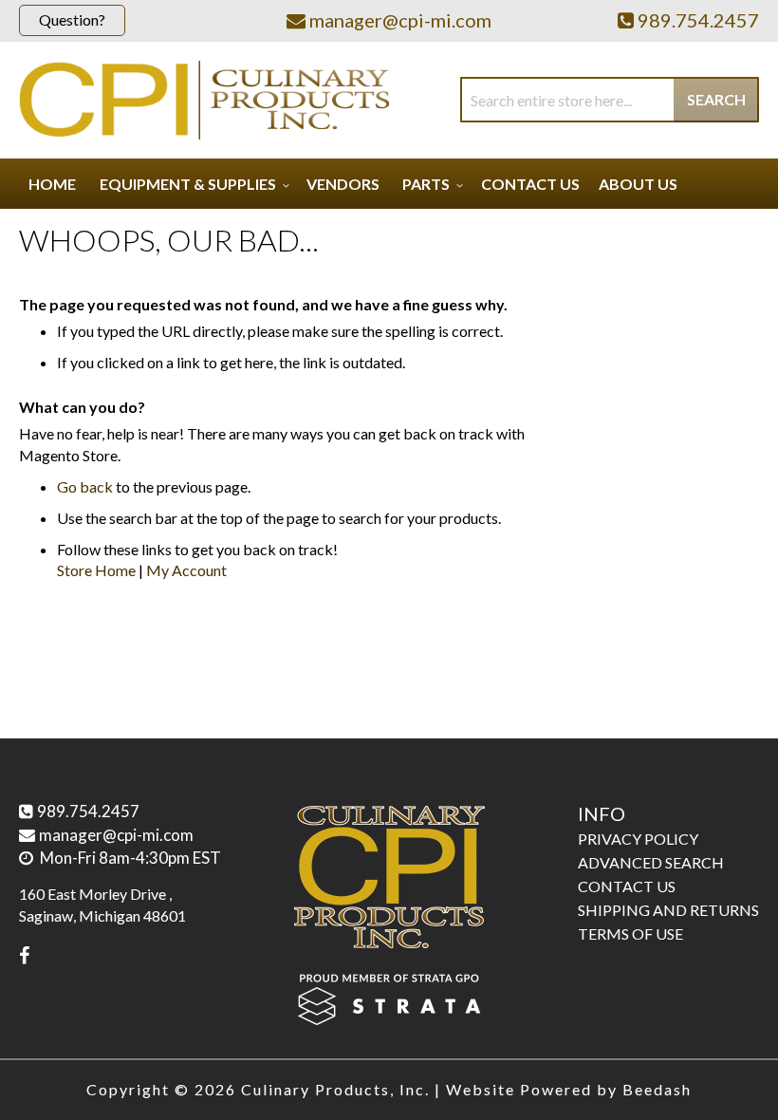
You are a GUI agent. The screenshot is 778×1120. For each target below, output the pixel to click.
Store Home (96, 570)
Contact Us (627, 886)
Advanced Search (651, 862)
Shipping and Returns (668, 910)
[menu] (389, 184)
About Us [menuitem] (638, 184)
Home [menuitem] (52, 184)
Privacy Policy (638, 839)
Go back (85, 486)
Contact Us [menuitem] (530, 184)
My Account (186, 570)
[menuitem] (191, 184)
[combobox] (609, 99)
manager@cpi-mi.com (116, 835)
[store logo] (204, 100)
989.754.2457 (88, 811)
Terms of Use (630, 933)
